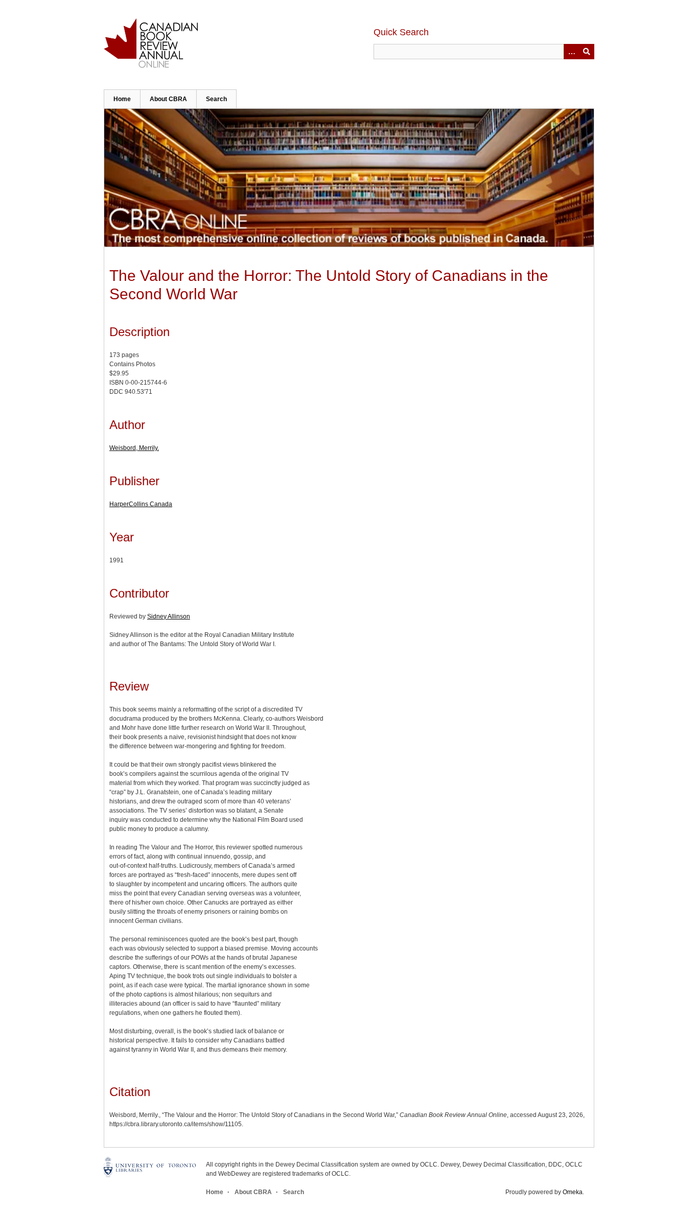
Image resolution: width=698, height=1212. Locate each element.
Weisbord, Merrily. (134, 447)
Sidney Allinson (168, 616)
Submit (586, 51)
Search (216, 99)
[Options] (571, 51)
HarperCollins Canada (140, 504)
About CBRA (168, 99)
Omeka (573, 1192)
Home (122, 99)
